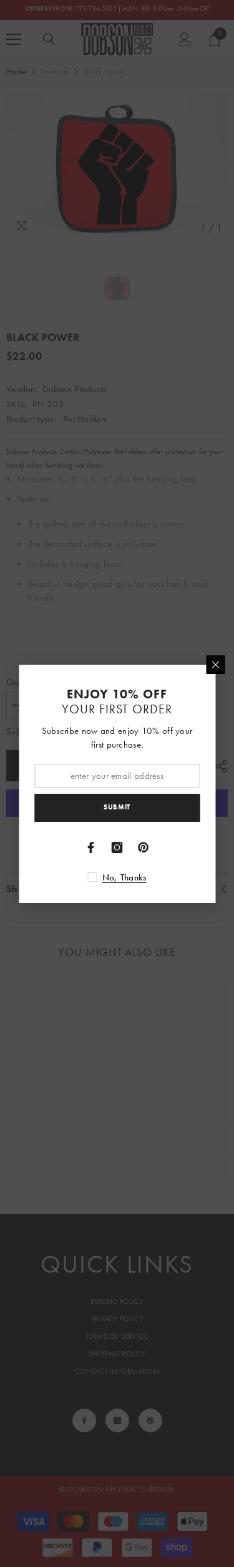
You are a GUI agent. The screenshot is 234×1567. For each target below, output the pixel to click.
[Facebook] (91, 847)
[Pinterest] (143, 847)
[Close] (215, 664)
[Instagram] (117, 847)
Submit (117, 807)
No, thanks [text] (124, 877)
